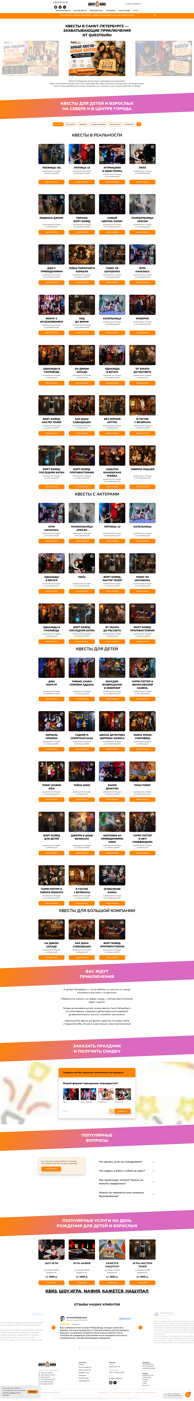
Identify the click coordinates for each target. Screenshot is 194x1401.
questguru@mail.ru (115, 1378)
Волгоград (145, 1385)
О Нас (135, 11)
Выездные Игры (96, 11)
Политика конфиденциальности (122, 1392)
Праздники (110, 11)
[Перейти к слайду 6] (88, 1348)
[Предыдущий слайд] (4, 58)
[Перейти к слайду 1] (79, 1348)
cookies (12, 1393)
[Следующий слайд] (189, 58)
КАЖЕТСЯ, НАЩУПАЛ (125, 1291)
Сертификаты (84, 1381)
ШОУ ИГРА (70, 1291)
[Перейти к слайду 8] (92, 1348)
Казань (144, 1383)
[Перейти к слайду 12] (99, 1348)
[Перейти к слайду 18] (110, 1348)
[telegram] (64, 8)
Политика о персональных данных (145, 1392)
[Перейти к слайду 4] (85, 1348)
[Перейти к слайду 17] (108, 1348)
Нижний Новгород (147, 1375)
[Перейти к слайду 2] (81, 1348)
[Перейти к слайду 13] (101, 1348)
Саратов (145, 1379)
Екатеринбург (146, 1377)
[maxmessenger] (60, 8)
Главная (81, 1364)
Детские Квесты (80, 11)
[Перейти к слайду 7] (90, 1348)
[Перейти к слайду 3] (83, 1348)
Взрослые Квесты (63, 11)
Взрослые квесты (85, 1367)
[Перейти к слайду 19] (112, 1348)
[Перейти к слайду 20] (114, 1348)
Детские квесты (85, 1370)
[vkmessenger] (55, 8)
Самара (145, 1381)
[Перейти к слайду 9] (94, 1348)
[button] (133, 4)
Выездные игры (84, 1372)
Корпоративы (124, 11)
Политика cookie (103, 1392)
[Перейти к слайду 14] (103, 1348)
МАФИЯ (92, 1291)
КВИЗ (51, 1291)
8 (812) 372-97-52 (60, 2)
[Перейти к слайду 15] (105, 1348)
